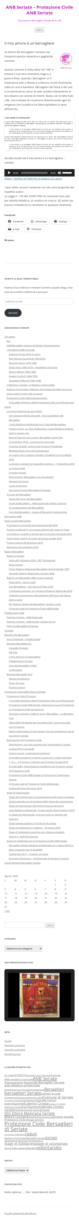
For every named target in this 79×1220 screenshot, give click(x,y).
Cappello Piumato (18, 648)
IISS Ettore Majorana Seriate (29, 1113)
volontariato (49, 1147)
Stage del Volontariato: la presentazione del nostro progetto (41, 797)
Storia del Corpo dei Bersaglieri (25, 499)
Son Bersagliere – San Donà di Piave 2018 (31, 586)
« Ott (7, 911)
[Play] (9, 173)
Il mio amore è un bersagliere (24, 656)
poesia (49, 1117)
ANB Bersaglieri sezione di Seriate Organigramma (33, 345)
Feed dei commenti (14, 1049)
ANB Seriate (45, 1079)
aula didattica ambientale (22, 1085)
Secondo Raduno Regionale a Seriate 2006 (31, 573)
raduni (31, 1133)
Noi (8, 341)
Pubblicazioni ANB (14, 613)
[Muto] (59, 173)
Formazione (30, 1107)
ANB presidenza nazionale (18, 1079)
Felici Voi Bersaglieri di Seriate (22, 626)
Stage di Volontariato (18, 792)
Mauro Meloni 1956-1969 (22, 371)
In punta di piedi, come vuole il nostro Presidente (35, 446)
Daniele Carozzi (46, 1100)
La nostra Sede (17, 468)
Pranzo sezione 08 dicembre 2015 (25, 542)
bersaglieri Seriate (22, 1093)
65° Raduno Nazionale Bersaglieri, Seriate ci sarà (35, 604)
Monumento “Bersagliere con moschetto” (31, 477)
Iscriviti (12, 313)
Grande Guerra (32, 1110)
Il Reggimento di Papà (21, 661)
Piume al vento (17, 687)
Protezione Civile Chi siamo (21, 696)
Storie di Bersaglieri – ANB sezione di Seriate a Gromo (37, 503)
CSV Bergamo (29, 1100)
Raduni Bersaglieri (14, 551)
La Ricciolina (15, 670)
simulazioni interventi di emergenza (23, 1140)
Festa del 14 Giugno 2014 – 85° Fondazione (32, 560)
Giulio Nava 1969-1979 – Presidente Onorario (33, 367)
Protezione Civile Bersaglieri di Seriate (38, 1126)
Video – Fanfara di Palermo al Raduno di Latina (33, 178)
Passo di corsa (16, 683)
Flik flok (13, 652)
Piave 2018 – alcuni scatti (22, 582)
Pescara (41, 1117)
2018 (16, 1075)
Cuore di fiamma (18, 485)
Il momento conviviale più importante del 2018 (32, 525)
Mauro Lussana (16, 1116)
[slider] (67, 172)
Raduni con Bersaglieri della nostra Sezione (30, 577)
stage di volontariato (52, 1143)
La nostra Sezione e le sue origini (24, 411)
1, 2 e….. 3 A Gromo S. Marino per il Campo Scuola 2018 (38, 762)
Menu (39, 29)
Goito (21, 1110)
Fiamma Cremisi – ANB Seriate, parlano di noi (31, 621)
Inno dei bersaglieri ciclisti (23, 665)
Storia (7, 406)
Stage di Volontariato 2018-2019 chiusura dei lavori (36, 805)
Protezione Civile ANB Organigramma (27, 398)
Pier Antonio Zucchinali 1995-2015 (27, 358)
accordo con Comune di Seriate (43, 1075)
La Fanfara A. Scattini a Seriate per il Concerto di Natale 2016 (39, 534)
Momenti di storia (18, 481)
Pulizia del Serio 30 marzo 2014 (25, 788)
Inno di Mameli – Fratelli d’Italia (23, 639)
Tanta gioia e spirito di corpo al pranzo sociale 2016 (34, 538)
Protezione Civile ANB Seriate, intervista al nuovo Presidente (41, 705)
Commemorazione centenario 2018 (23, 1097)
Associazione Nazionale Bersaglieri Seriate (34, 1082)
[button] (31, 1008)
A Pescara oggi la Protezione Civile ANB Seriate (34, 608)
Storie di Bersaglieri (14, 1148)
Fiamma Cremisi (13, 1107)
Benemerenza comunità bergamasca (29, 450)
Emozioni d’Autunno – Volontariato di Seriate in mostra (39, 858)
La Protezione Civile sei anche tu (26, 709)
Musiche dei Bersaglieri (16, 634)
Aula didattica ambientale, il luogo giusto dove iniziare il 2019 (42, 810)
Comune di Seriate (58, 1097)
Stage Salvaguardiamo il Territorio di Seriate (32, 823)
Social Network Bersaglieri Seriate (22, 862)
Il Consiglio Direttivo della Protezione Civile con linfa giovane (41, 402)
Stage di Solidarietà (20, 1143)
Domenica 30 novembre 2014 (22, 547)
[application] (39, 172)
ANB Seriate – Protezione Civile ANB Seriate (39, 10)
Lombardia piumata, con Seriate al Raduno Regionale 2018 (40, 591)
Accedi (7, 1041)
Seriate (51, 1137)
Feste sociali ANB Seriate (17, 520)
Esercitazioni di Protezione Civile (24, 740)
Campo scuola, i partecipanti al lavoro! (29, 753)
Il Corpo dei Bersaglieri (19, 494)
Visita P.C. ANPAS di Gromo (23, 836)
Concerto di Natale (13, 1100)
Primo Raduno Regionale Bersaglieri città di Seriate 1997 (39, 569)
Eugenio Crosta (36, 1103)
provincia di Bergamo (14, 1134)
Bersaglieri (54, 1089)
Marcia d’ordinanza (19, 678)
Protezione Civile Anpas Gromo (24, 1120)
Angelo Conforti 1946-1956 (23, 376)
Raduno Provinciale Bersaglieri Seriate (24, 1138)
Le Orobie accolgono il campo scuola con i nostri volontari (40, 757)
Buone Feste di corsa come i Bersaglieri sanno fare (36, 437)
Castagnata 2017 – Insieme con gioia (28, 854)
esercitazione (14, 1103)
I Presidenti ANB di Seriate (21, 349)
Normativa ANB (12, 516)
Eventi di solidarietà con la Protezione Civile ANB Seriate (37, 841)
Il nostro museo (17, 472)
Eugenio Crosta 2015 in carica (24, 354)
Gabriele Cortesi (51, 1107)
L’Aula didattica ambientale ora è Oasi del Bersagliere (37, 424)
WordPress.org (12, 1054)
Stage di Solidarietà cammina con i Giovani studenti (36, 832)
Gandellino (11, 1110)
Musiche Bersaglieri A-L (19, 643)
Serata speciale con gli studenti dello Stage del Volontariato (41, 801)
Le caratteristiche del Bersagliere (26, 507)
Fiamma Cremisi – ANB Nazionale (25, 617)
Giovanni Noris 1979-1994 (23, 363)
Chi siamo (9, 336)
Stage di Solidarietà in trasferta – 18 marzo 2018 (34, 827)
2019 (23, 1075)
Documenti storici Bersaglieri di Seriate (30, 490)
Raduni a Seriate (15, 556)
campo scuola (50, 1093)
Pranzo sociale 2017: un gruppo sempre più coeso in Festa (38, 529)
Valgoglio (31, 1148)
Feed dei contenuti (14, 1045)
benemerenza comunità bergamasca (24, 1089)
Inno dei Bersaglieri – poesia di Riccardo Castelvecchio (38, 512)
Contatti (8, 630)
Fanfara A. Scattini (57, 1104)
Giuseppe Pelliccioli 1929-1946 (25, 380)
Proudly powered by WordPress (20, 1213)
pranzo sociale (63, 1117)
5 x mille (8, 1075)
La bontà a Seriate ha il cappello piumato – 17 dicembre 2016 (42, 463)
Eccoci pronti (16, 564)
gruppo (45, 1110)
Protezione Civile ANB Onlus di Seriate (25, 691)
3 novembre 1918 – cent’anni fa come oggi (31, 442)
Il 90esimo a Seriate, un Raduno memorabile (31, 385)
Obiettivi (32, 1117)
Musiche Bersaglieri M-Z (19, 674)
